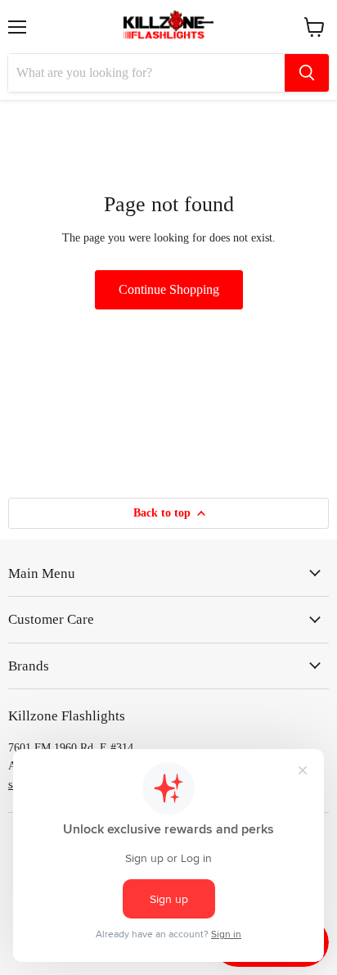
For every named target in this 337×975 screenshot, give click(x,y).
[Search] (307, 73)
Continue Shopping (169, 289)
